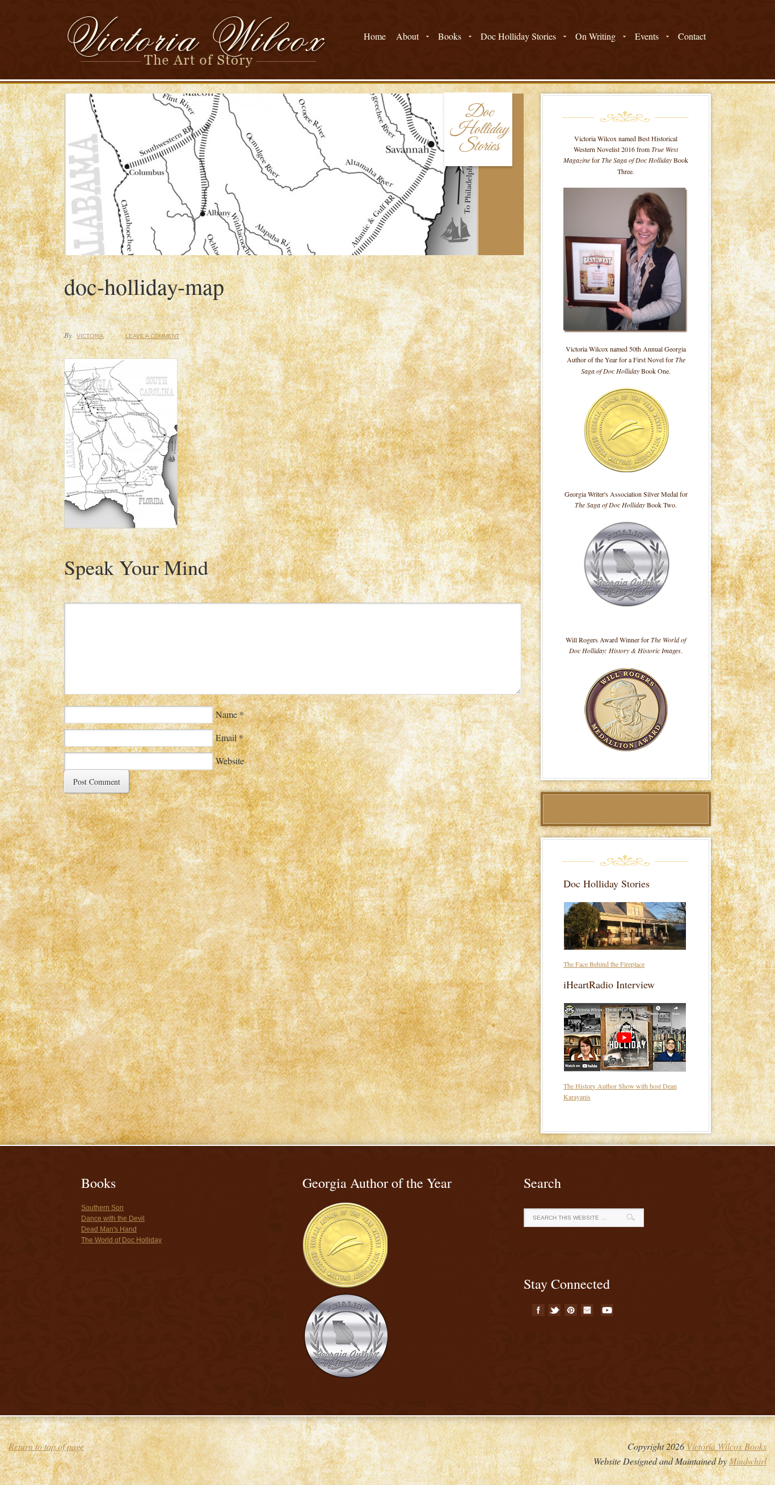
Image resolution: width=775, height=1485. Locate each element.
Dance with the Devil (113, 1218)
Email (226, 737)
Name (226, 714)
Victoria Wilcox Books (726, 1446)
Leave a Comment (152, 336)
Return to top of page (46, 1446)
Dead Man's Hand (109, 1229)
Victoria (90, 336)
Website (230, 761)
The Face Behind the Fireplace (604, 963)
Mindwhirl (747, 1461)
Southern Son (102, 1208)
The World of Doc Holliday (121, 1240)
